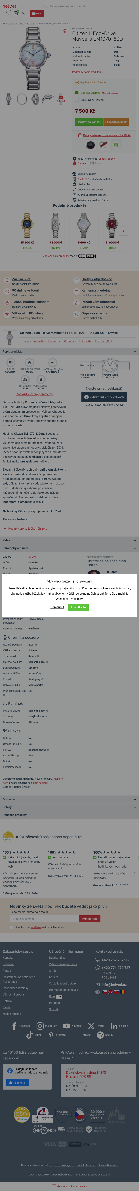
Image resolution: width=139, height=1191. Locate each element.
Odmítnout (57, 607)
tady (80, 599)
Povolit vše (78, 607)
